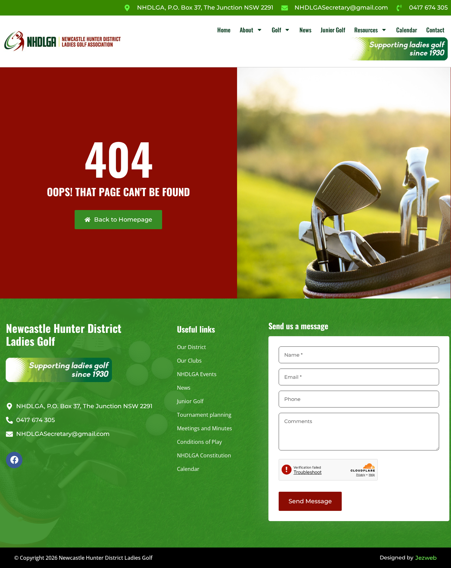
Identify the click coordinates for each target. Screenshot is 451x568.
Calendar (406, 29)
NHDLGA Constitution (204, 455)
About (246, 29)
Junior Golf (333, 29)
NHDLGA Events (197, 374)
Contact (435, 29)
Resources (366, 29)
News (305, 29)
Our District (191, 347)
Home (223, 29)
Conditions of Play (199, 441)
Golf (276, 29)
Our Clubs (189, 360)
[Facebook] (14, 460)
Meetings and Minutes (204, 428)
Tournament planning (204, 414)
